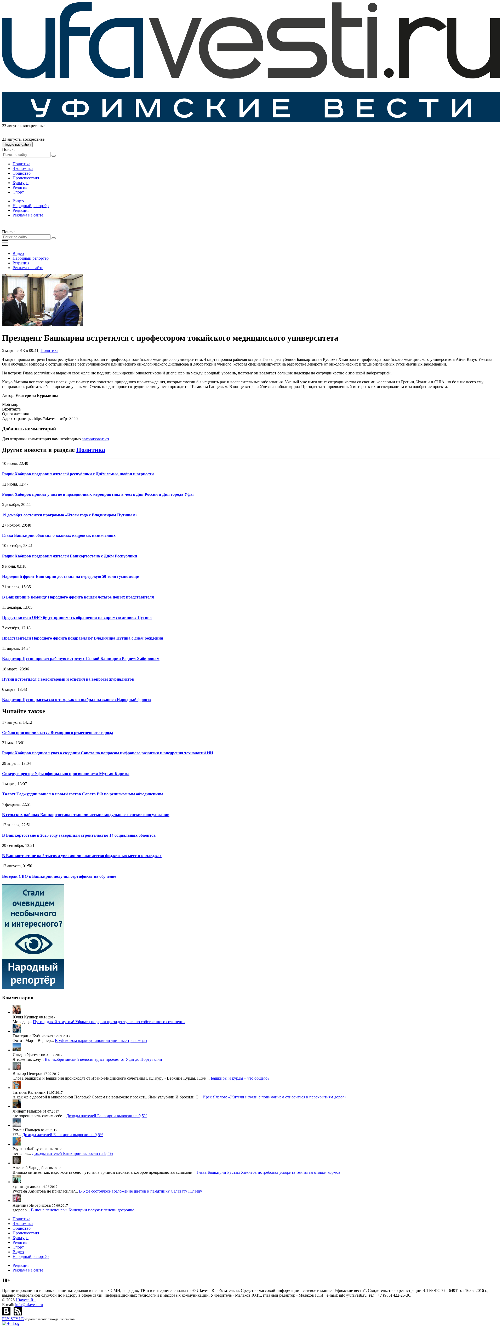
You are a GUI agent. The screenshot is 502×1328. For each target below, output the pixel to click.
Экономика (23, 168)
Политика (21, 164)
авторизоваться (95, 439)
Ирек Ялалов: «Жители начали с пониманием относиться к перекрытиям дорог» (274, 1097)
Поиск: (8, 149)
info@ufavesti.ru (29, 1304)
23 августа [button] (11, 125)
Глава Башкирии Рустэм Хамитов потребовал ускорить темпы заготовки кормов (268, 1172)
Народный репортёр (31, 205)
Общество (22, 173)
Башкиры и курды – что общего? (240, 1078)
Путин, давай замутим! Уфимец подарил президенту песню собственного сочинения (109, 1021)
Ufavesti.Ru (26, 1300)
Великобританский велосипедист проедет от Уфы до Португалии (103, 1059)
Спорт (18, 192)
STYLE (13, 1318)
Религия (20, 187)
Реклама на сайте (28, 215)
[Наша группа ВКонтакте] (7, 1314)
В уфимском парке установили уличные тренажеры (101, 1040)
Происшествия (26, 178)
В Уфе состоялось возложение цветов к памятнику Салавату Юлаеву (140, 1191)
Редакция (21, 210)
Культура (20, 182)
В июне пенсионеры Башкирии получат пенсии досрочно (82, 1210)
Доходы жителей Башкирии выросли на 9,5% (106, 1116)
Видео (18, 201)
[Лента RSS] (18, 1314)
